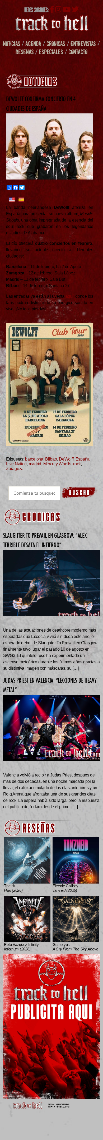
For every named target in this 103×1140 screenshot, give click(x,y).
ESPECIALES (51, 52)
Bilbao (51, 459)
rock (77, 464)
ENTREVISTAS (83, 43)
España (83, 459)
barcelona (34, 459)
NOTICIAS (11, 43)
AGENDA (33, 43)
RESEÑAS (25, 52)
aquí (69, 296)
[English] (12, 200)
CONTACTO (77, 52)
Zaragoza (15, 468)
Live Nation (16, 464)
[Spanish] (21, 200)
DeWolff (66, 459)
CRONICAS (55, 43)
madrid (35, 464)
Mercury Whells (57, 464)
